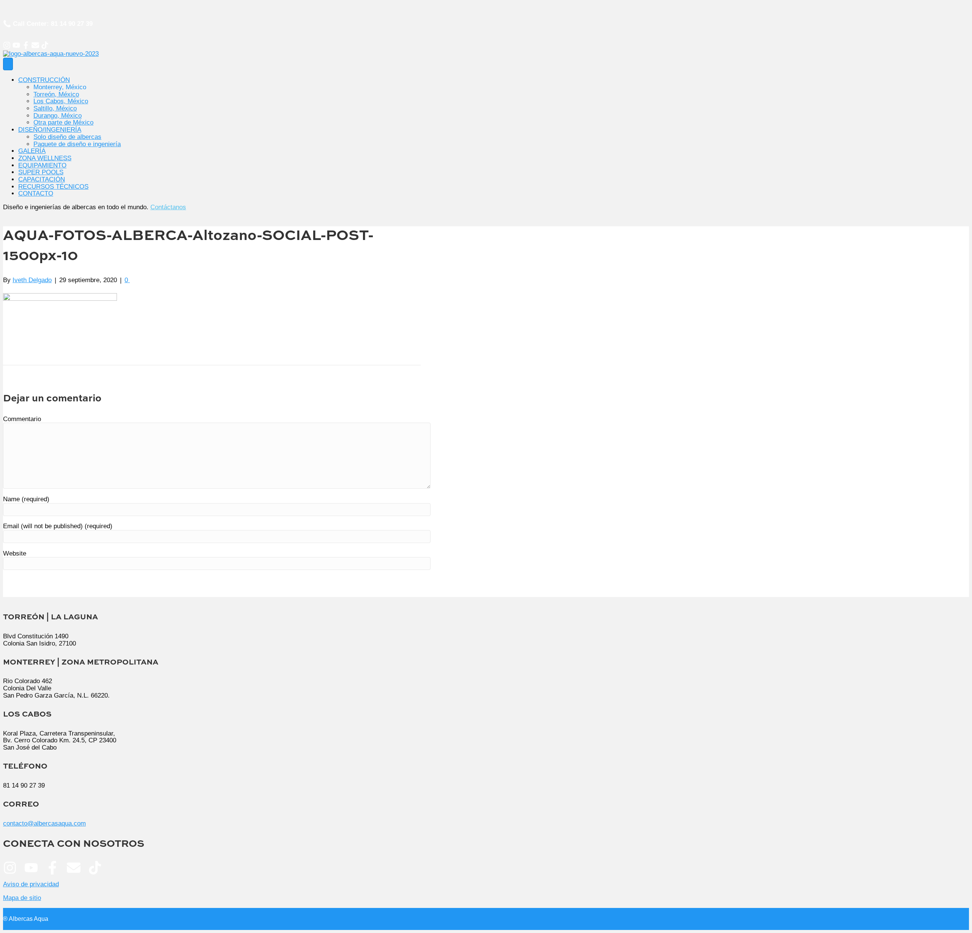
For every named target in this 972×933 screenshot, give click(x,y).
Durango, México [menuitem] (57, 115)
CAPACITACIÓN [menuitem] (41, 179)
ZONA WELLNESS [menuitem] (44, 158)
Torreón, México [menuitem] (56, 94)
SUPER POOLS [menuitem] (40, 172)
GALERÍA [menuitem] (32, 151)
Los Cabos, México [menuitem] (60, 101)
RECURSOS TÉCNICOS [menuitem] (53, 186)
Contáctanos (168, 207)
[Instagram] (7, 45)
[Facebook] (26, 45)
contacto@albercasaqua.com (44, 823)
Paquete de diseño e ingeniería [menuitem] (77, 144)
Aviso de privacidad (31, 884)
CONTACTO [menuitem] (35, 193)
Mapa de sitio (22, 897)
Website (14, 553)
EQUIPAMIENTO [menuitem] (42, 165)
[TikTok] (45, 45)
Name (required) (26, 499)
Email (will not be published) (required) (57, 526)
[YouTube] (16, 45)
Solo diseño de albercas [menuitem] (67, 137)
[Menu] (8, 64)
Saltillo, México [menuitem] (55, 108)
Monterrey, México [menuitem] (59, 87)
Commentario (22, 419)
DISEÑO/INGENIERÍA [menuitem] (49, 129)
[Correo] (35, 45)
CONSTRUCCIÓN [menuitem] (44, 80)
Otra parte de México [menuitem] (63, 122)
